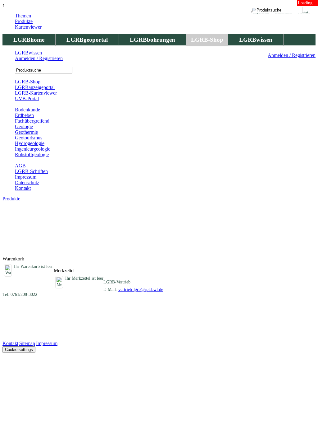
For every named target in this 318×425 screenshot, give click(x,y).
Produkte (24, 21)
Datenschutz (27, 182)
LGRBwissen (255, 39)
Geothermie (26, 132)
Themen (23, 15)
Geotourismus (28, 137)
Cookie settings (19, 349)
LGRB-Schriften (31, 171)
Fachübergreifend (32, 121)
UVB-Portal (27, 98)
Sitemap (27, 343)
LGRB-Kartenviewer (36, 93)
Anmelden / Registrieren (292, 55)
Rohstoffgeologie (32, 154)
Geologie (24, 126)
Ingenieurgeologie (32, 149)
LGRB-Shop (207, 39)
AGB (20, 165)
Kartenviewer (28, 27)
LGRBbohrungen (152, 39)
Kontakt (23, 188)
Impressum (25, 177)
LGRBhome (28, 39)
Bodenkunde (27, 109)
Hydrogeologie (29, 143)
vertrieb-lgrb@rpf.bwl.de (140, 289)
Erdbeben (24, 115)
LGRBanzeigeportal (35, 87)
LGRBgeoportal (87, 39)
